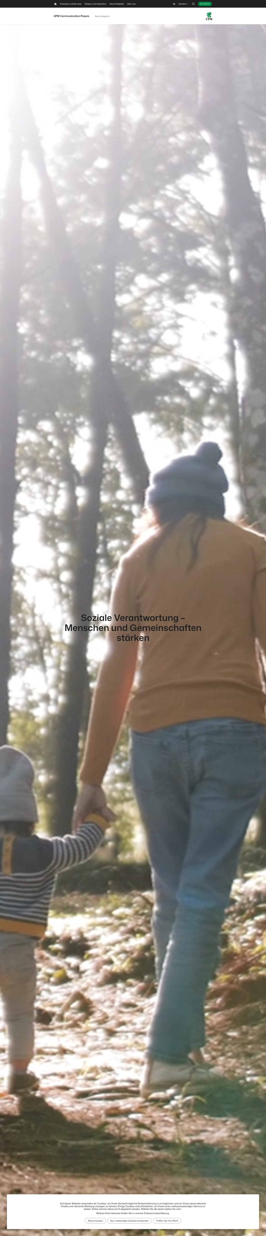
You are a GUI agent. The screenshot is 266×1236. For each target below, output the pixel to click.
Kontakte (205, 3)
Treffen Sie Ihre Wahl (167, 1220)
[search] (193, 4)
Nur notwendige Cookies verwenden (129, 1220)
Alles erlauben (95, 1220)
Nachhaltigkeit (102, 16)
